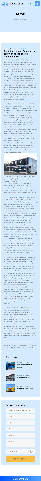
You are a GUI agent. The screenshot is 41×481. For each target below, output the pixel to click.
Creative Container (25, 389)
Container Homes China (11, 49)
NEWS (24, 19)
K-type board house (25, 377)
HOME (16, 19)
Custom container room (24, 366)
